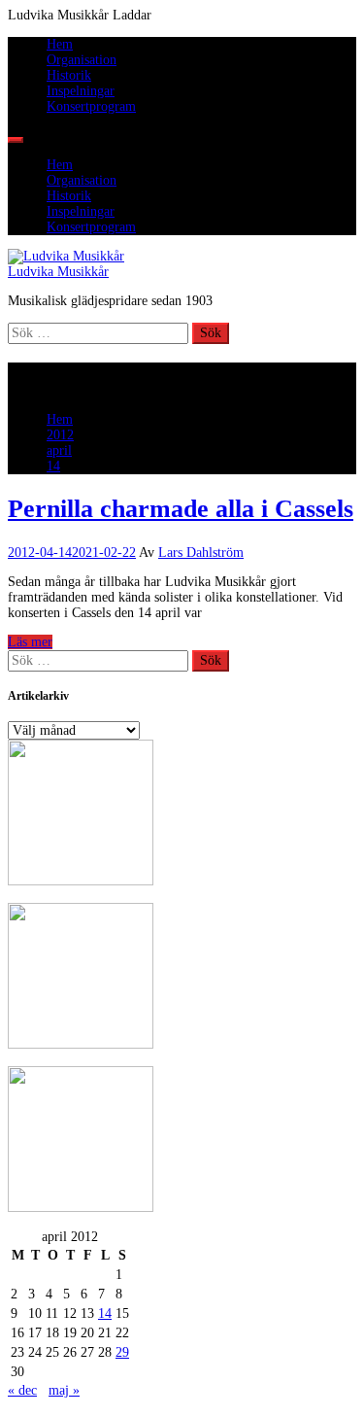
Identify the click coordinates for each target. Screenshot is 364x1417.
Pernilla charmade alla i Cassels (180, 509)
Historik (69, 75)
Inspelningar (81, 91)
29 (122, 1352)
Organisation (81, 59)
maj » (64, 1390)
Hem (60, 44)
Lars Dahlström (201, 552)
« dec (22, 1390)
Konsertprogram (91, 106)
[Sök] (15, 140)
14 (105, 1313)
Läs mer (30, 642)
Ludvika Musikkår (58, 271)
